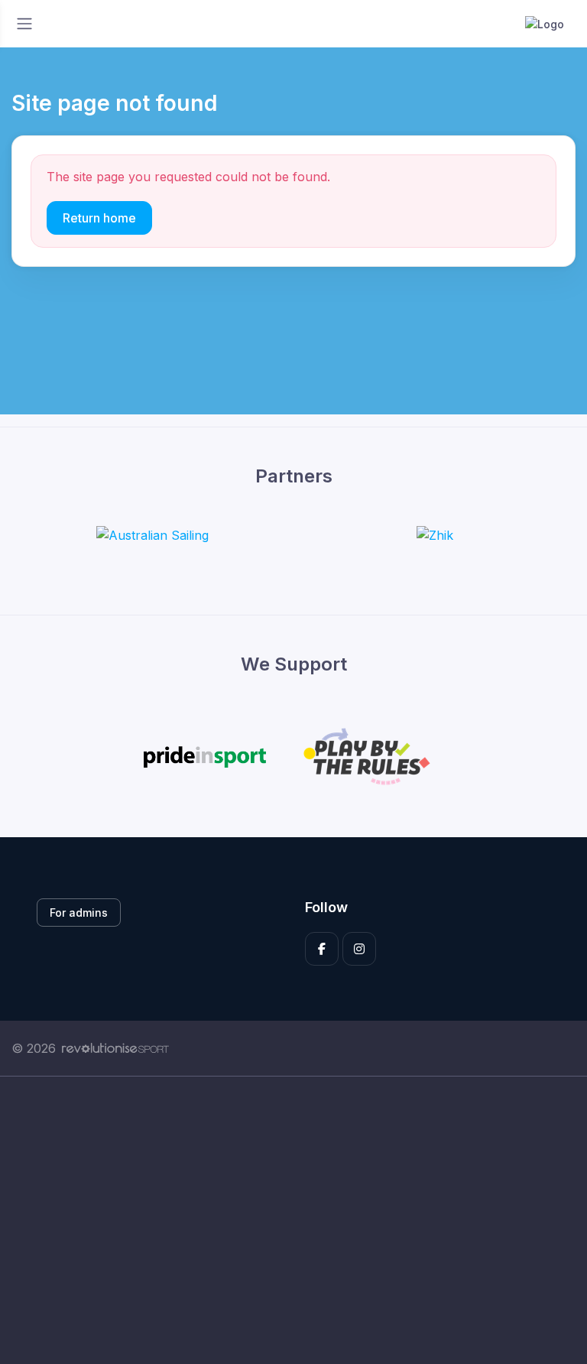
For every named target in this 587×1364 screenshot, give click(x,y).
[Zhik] (435, 534)
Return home (99, 218)
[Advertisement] (293, 1220)
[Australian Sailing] (152, 534)
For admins (79, 912)
